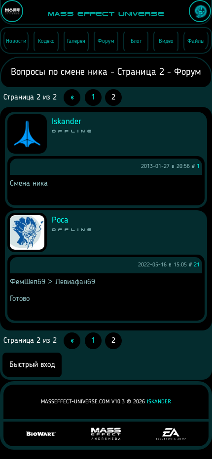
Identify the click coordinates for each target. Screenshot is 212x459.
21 (197, 265)
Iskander (159, 402)
